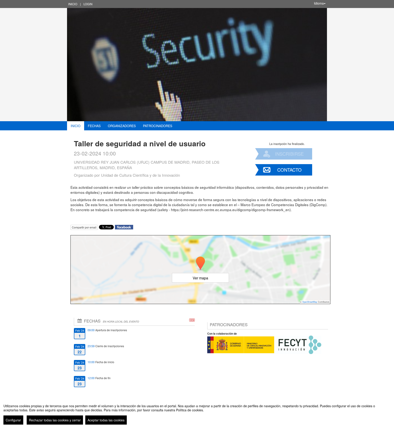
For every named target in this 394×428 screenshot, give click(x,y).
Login (87, 4)
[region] (197, 412)
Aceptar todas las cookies (106, 420)
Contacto (289, 169)
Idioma (319, 3)
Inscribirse (289, 153)
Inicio (72, 4)
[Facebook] (124, 226)
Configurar (13, 420)
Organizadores (122, 125)
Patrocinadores (157, 125)
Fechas (94, 125)
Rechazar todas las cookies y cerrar (55, 420)
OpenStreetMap (309, 301)
